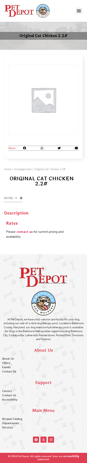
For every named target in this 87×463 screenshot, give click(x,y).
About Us (8, 359)
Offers (6, 363)
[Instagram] (51, 440)
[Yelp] (43, 440)
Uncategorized (22, 169)
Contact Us (9, 371)
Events (6, 367)
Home (7, 169)
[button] (79, 11)
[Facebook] (36, 440)
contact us (24, 232)
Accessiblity (9, 399)
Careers (7, 391)
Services (7, 427)
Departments (10, 423)
